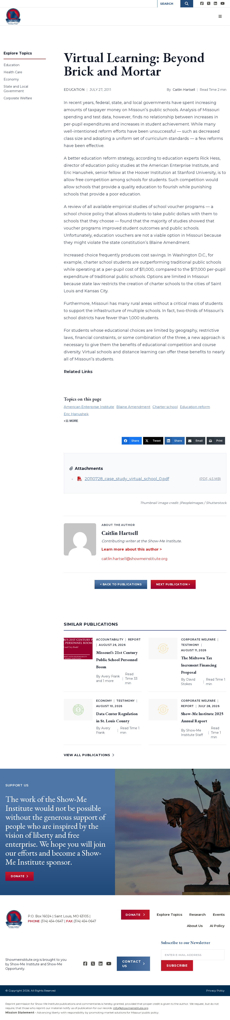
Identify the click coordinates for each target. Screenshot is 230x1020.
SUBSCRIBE (176, 966)
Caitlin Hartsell (184, 90)
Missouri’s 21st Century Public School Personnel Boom (116, 659)
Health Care (13, 72)
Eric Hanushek (76, 414)
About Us (195, 926)
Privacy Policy (215, 990)
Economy (11, 79)
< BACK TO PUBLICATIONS (121, 584)
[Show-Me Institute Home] (13, 16)
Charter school (165, 407)
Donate (17, 876)
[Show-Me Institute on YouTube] (223, 4)
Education (12, 65)
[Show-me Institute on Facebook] (201, 4)
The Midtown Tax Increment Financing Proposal (199, 665)
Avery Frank (110, 676)
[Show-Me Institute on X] (208, 4)
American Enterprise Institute (89, 407)
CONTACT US (131, 963)
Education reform (195, 407)
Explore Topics (169, 914)
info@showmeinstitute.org (130, 1008)
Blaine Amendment (133, 407)
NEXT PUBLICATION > (173, 584)
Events (219, 914)
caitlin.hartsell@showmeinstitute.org (135, 559)
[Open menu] (220, 16)
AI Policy (217, 926)
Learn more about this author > (132, 549)
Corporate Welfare (18, 98)
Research (197, 914)
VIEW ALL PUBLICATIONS (87, 755)
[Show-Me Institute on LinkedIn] (215, 4)
